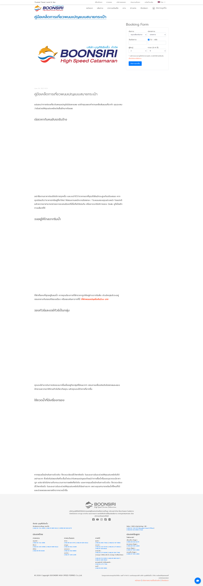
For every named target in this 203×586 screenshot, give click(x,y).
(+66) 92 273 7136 (101, 564)
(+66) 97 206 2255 (70, 555)
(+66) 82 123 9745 (101, 547)
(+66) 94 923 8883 (70, 551)
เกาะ (124, 8)
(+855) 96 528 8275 (65, 528)
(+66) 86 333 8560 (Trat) (135, 530)
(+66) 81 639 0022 (82, 543)
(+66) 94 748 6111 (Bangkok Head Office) (140, 528)
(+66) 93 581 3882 (101, 568)
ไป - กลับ (153, 39)
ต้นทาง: (131, 31)
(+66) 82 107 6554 (114, 543)
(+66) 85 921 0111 (69, 543)
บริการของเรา (121, 2)
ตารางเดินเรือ (112, 8)
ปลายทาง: (151, 31)
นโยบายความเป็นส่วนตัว (151, 580)
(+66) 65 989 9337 (114, 558)
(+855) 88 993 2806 (133, 546)
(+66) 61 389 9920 (101, 560)
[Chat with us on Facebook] (198, 581)
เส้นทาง (100, 8)
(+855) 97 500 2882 (133, 550)
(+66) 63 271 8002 (114, 547)
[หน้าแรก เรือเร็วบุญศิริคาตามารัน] (101, 504)
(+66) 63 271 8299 (101, 553)
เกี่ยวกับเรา (98, 2)
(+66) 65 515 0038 (39, 551)
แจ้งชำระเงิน (149, 2)
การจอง (109, 2)
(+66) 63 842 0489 (70, 547)
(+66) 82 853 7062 (101, 543)
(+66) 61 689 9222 (52, 528)
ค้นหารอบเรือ (135, 63)
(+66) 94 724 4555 (39, 528)
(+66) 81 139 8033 (101, 549)
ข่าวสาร (133, 8)
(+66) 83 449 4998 (39, 547)
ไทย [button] (162, 2)
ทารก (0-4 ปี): (153, 47)
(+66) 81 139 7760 (114, 553)
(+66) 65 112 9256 (101, 558)
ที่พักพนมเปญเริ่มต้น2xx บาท (94, 299)
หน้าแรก (89, 8)
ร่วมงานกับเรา (135, 2)
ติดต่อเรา (144, 8)
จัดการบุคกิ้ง (161, 8)
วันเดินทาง (132, 39)
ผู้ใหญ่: (131, 47)
